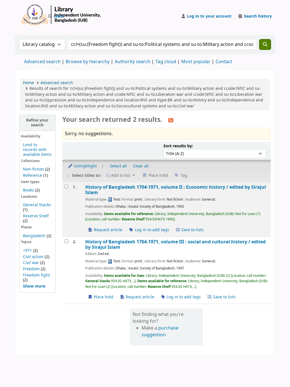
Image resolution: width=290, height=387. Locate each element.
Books (28, 190)
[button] (57, 16)
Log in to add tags (151, 230)
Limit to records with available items (37, 150)
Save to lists (192, 230)
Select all (118, 166)
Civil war (31, 263)
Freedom (31, 269)
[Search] (265, 44)
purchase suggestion (160, 331)
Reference (32, 175)
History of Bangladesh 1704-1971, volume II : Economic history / (175, 189)
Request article (107, 230)
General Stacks (37, 205)
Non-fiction (33, 169)
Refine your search (37, 122)
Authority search (132, 61)
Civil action (33, 257)
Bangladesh (34, 236)
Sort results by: (178, 146)
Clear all (141, 166)
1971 (27, 251)
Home (28, 83)
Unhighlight (85, 166)
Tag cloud (165, 61)
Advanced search (42, 61)
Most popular (195, 61)
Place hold (103, 297)
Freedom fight (36, 275)
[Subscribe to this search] (171, 120)
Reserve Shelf (36, 216)
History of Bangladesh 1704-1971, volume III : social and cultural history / (175, 244)
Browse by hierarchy (88, 61)
